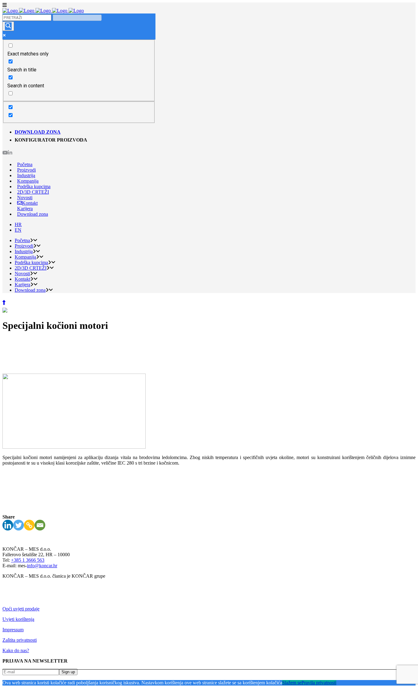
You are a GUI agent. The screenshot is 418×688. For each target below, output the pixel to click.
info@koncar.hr (42, 565)
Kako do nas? (15, 650)
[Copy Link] (29, 525)
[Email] (40, 525)
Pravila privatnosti (318, 682)
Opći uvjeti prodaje (20, 608)
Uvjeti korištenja (18, 619)
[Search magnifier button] (8, 26)
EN (18, 230)
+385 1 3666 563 (27, 560)
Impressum (13, 629)
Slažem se (291, 682)
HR (18, 224)
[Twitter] (18, 525)
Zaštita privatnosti (19, 640)
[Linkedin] (7, 525)
